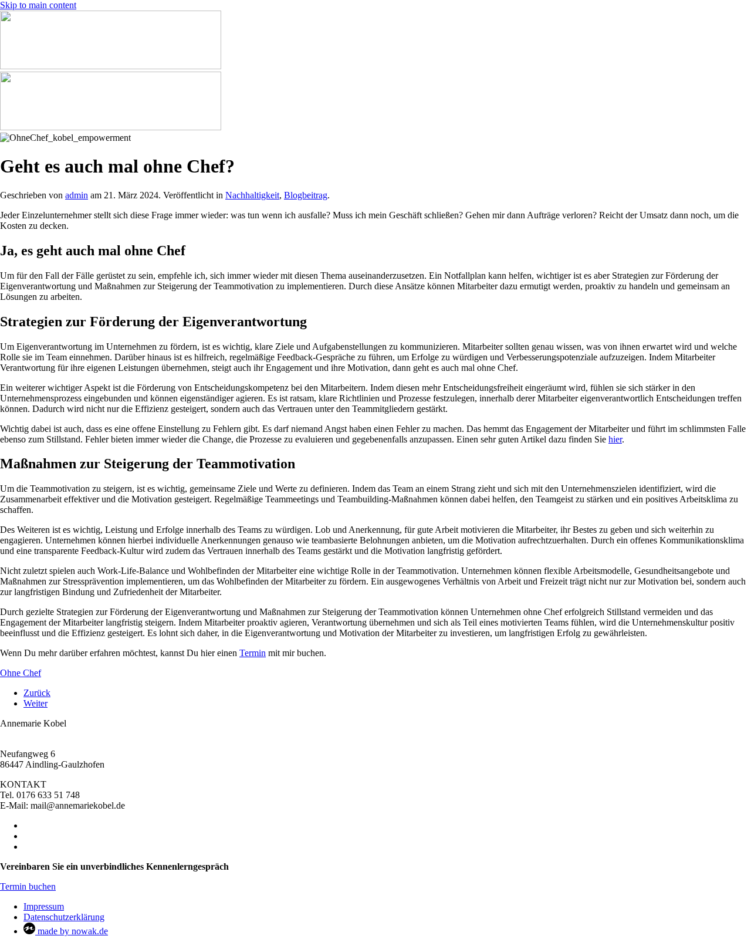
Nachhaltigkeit (252, 195)
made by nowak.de (71, 931)
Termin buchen (28, 886)
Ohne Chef (20, 673)
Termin (252, 653)
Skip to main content (38, 5)
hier (615, 439)
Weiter (35, 703)
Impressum (43, 906)
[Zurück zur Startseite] (110, 66)
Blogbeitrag (305, 195)
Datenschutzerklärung (63, 917)
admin (76, 195)
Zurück (36, 693)
